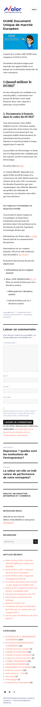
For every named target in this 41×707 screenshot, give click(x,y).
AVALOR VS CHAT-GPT (15, 603)
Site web (7, 397)
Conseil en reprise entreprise (18, 655)
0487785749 (8, 523)
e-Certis (33, 236)
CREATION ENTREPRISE (15, 664)
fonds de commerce (14, 670)
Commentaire (10, 343)
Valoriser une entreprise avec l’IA (20, 594)
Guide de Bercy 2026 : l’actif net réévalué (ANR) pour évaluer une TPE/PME (19, 563)
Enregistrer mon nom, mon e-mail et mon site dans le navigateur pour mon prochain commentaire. (19, 413)
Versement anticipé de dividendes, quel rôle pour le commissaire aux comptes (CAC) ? (20, 609)
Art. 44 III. (22, 255)
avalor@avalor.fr (9, 312)
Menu (34, 9)
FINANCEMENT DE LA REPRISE (18, 667)
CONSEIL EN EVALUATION (12, 315)
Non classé (10, 676)
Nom (6, 376)
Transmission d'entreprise (17, 682)
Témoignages (11, 679)
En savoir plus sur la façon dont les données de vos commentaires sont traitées (18, 432)
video (21, 166)
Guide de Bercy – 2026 (15, 673)
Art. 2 (32, 279)
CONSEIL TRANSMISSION (16, 661)
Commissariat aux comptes (17, 649)
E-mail (6, 387)
